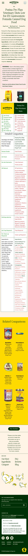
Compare (5, 465)
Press (3, 542)
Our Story (5, 459)
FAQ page (13, 515)
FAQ (16, 459)
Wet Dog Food (14, 26)
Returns (15, 544)
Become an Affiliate (18, 542)
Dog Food (5, 26)
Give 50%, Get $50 (7, 546)
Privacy (9, 544)
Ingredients (6, 462)
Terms (3, 544)
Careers (9, 542)
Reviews (18, 462)
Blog (17, 465)
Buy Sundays (14, 429)
